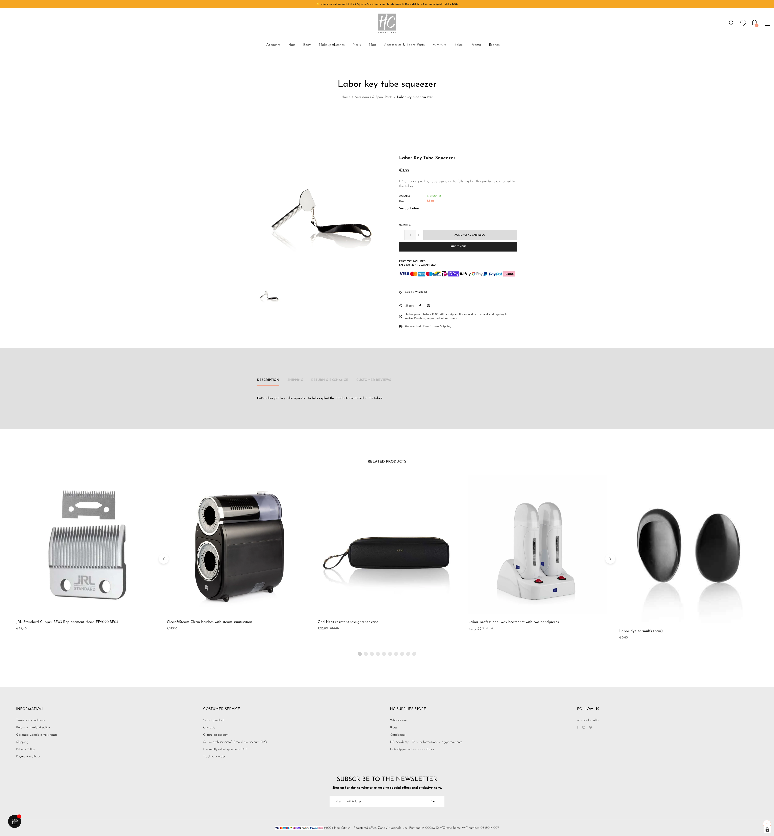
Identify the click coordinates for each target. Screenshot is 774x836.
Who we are (398, 720)
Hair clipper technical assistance (412, 749)
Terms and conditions (30, 720)
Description (268, 380)
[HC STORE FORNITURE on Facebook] (577, 727)
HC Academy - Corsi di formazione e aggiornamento (426, 742)
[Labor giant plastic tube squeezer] (383, 115)
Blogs (393, 727)
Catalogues (398, 734)
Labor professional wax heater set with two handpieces (513, 622)
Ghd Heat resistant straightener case (348, 622)
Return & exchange (329, 380)
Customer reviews (373, 380)
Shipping (295, 380)
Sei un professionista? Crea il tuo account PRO (235, 742)
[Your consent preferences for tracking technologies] (767, 829)
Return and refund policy (33, 727)
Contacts (209, 727)
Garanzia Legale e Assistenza (36, 734)
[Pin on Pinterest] (429, 306)
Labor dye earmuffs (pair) (641, 631)
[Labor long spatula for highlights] (393, 115)
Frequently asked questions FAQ (225, 749)
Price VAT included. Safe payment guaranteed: (417, 263)
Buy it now (458, 246)
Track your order (214, 756)
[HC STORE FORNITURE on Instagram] (583, 727)
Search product (213, 720)
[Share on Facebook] (421, 306)
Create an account (215, 734)
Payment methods (28, 756)
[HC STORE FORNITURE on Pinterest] (590, 727)
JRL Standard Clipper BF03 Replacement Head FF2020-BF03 (67, 622)
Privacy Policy (25, 749)
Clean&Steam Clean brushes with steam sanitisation (209, 622)
